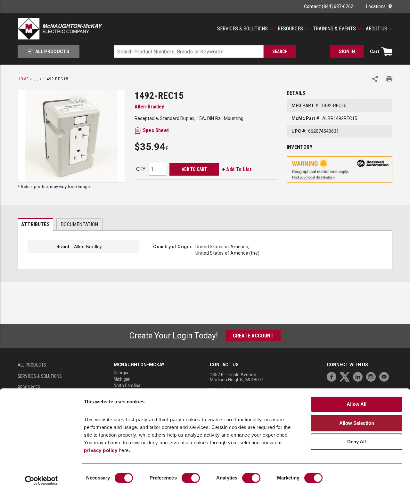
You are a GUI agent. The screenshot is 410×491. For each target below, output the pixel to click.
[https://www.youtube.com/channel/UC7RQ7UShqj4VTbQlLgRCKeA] (385, 376)
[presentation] (35, 224)
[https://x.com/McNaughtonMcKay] (346, 376)
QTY (140, 169)
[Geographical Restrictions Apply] (339, 169)
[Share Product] (375, 79)
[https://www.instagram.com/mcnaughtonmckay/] (372, 376)
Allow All (356, 404)
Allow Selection (356, 423)
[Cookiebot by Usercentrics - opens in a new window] (41, 480)
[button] (245, 29)
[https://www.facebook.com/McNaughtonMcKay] (333, 376)
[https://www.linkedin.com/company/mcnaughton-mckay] (359, 376)
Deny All (356, 442)
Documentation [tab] (79, 224)
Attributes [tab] (35, 224)
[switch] (191, 478)
